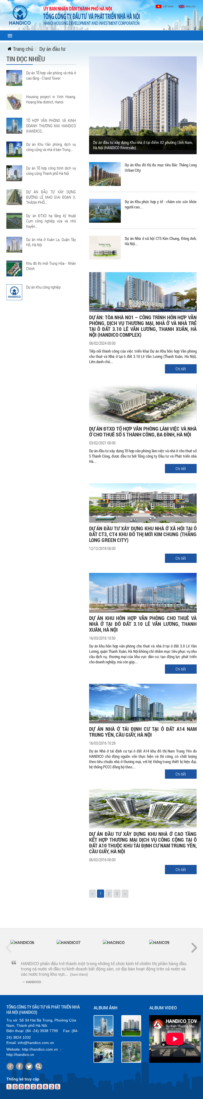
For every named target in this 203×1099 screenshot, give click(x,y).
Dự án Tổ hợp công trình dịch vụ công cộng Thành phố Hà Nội (51, 170)
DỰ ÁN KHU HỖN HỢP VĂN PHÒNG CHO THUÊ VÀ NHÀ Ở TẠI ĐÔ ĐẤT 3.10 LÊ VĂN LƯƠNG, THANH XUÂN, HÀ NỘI (143, 623)
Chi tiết (181, 368)
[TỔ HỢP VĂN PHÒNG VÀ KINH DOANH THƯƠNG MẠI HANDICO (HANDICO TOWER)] (14, 125)
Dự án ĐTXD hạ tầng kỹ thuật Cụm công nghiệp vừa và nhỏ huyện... (51, 221)
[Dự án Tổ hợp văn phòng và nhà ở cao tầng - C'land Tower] (14, 77)
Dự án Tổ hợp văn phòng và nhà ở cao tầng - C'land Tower (51, 75)
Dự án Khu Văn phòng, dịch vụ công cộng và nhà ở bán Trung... (51, 147)
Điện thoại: (15, 1031)
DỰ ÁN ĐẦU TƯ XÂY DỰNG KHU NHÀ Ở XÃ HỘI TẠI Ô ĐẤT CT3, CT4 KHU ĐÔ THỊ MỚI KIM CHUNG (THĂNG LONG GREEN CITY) (143, 534)
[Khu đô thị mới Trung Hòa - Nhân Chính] (14, 268)
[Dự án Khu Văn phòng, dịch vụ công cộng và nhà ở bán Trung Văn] (14, 149)
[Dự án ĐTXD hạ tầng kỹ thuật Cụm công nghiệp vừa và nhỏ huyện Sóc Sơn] (14, 220)
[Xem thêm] (79, 974)
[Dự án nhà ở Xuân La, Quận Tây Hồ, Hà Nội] (14, 244)
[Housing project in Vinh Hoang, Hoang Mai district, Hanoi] (14, 101)
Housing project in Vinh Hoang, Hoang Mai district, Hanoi (51, 99)
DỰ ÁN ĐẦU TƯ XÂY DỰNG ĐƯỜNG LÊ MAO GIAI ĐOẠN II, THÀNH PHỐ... (51, 197)
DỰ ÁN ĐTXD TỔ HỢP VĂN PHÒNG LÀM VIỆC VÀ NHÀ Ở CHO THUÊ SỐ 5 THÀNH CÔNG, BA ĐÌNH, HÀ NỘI (143, 431)
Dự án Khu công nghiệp (43, 287)
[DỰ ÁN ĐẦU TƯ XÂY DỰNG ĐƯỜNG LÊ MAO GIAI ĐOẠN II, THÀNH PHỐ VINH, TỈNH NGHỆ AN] (14, 196)
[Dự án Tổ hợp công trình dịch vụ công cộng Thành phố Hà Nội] (14, 172)
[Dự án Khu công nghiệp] (14, 291)
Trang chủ (23, 48)
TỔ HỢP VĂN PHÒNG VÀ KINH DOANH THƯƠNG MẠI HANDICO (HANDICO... (51, 126)
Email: (11, 1043)
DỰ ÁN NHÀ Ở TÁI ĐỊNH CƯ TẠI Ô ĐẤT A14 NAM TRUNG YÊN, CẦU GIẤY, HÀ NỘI (143, 731)
